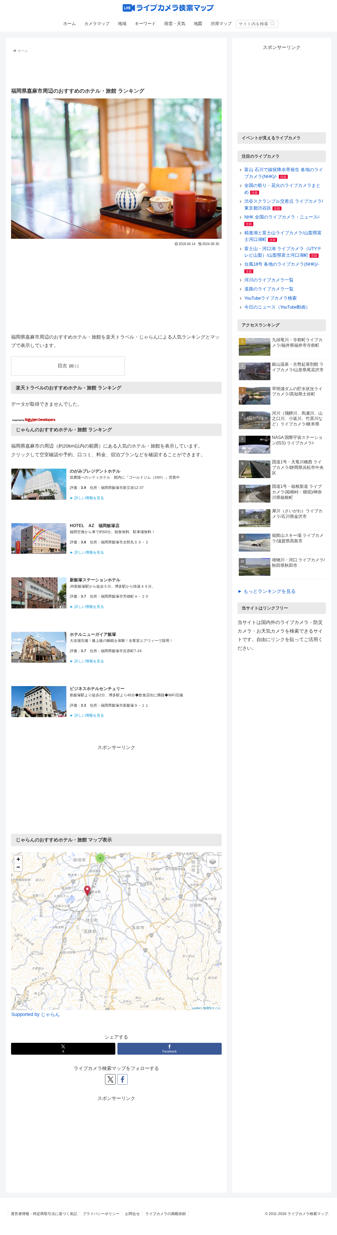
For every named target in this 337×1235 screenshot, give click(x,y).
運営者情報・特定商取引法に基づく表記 (44, 1214)
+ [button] (18, 859)
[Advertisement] (116, 69)
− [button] (18, 867)
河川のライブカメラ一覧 (269, 279)
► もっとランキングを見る (266, 591)
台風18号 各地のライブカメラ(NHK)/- (281, 264)
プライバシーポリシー (101, 1214)
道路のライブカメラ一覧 (269, 288)
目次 (62, 365)
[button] (272, 24)
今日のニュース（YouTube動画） (277, 307)
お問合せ (132, 1214)
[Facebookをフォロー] (122, 1079)
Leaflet (196, 1008)
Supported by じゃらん (35, 1014)
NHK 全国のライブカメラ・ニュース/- (282, 217)
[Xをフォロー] (110, 1079)
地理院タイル (211, 1008)
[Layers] (213, 861)
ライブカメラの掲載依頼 (165, 1214)
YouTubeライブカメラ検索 (270, 298)
